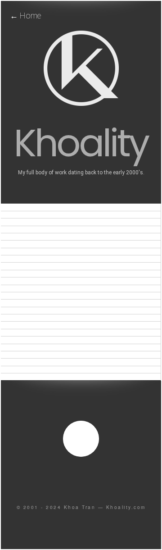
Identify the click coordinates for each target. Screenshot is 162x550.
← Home (25, 15)
